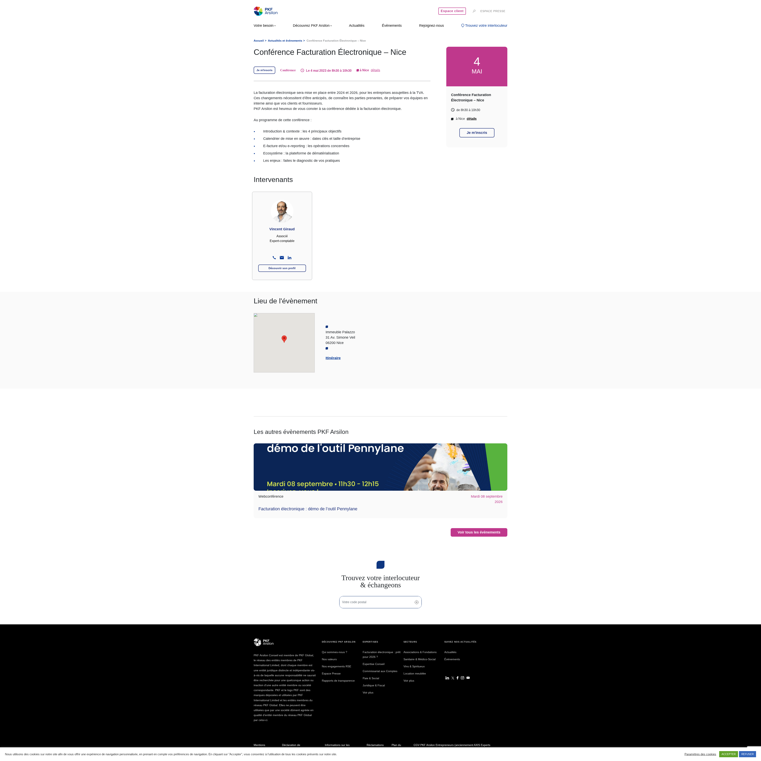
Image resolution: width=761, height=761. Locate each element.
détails (375, 70)
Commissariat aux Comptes (380, 671)
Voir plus (368, 692)
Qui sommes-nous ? (334, 652)
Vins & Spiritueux (414, 666)
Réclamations (375, 745)
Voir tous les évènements (479, 532)
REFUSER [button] (747, 754)
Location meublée (414, 673)
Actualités (450, 652)
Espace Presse (331, 673)
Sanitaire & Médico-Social (419, 659)
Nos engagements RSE (336, 666)
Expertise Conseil (373, 664)
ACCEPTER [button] (729, 754)
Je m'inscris (264, 70)
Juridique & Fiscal (374, 685)
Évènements (452, 659)
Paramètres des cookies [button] (700, 754)
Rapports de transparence (338, 680)
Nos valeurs (329, 659)
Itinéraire (333, 358)
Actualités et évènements (285, 40)
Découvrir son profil (282, 268)
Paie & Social (371, 678)
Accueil (259, 40)
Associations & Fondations (420, 652)
